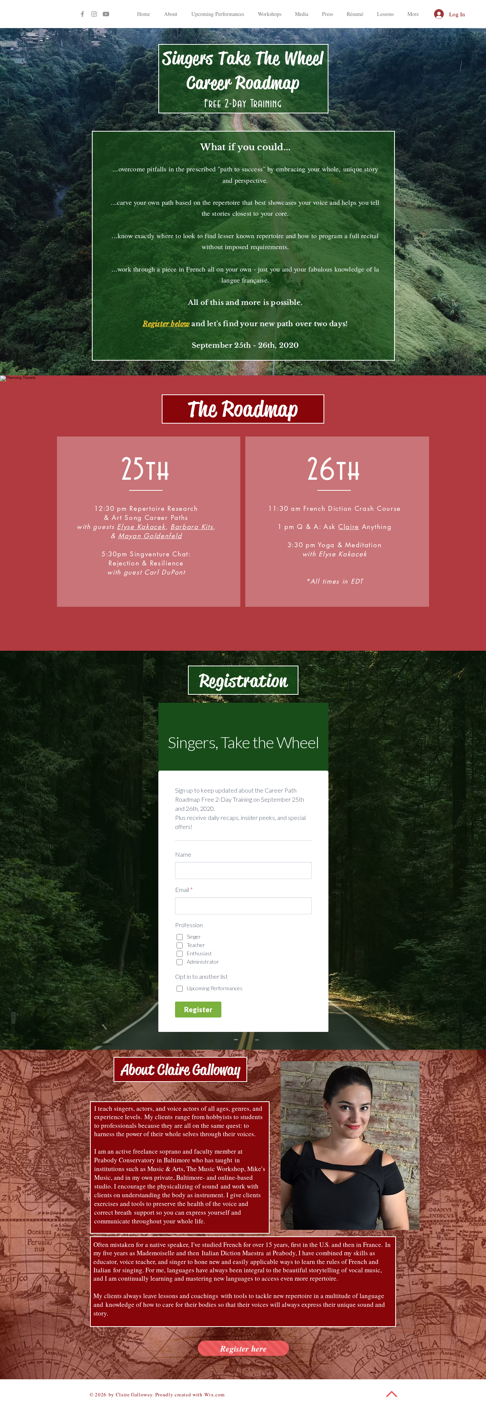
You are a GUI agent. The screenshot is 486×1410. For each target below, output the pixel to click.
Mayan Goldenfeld (150, 536)
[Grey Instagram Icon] (94, 14)
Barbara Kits (191, 527)
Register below (166, 324)
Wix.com (214, 1394)
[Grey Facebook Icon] (82, 14)
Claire (348, 527)
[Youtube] (106, 14)
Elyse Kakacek (141, 527)
